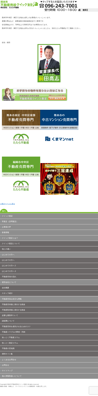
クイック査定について (11, 243)
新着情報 (5, 232)
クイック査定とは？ (10, 238)
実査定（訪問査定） (10, 221)
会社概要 (5, 288)
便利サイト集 (7, 354)
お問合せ (5, 365)
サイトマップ (7, 370)
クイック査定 (7, 216)
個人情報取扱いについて (12, 376)
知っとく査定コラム (10, 343)
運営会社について (9, 282)
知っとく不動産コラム (11, 337)
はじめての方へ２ (9, 266)
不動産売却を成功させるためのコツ (16, 326)
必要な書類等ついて (10, 315)
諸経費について (8, 321)
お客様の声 (6, 227)
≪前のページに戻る (7, 204)
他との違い (6, 249)
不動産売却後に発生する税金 (13, 304)
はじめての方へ (8, 255)
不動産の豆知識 (8, 348)
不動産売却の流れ (9, 277)
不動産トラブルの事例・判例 (13, 332)
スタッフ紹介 (7, 293)
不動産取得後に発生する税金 (13, 310)
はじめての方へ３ (9, 271)
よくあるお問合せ (9, 360)
